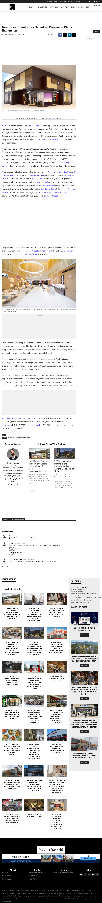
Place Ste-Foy (37, 178)
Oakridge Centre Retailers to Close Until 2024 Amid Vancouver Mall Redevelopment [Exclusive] (84, 658)
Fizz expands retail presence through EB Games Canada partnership (12, 818)
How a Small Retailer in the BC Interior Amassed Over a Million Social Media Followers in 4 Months (84, 690)
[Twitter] (96, 1)
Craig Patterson (8, 35)
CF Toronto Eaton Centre (48, 192)
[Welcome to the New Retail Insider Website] (84, 618)
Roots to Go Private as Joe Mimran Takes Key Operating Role (12, 714)
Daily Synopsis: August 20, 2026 (56, 677)
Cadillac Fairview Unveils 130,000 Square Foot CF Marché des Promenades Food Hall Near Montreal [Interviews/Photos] (84, 723)
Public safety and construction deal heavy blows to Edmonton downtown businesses (34, 751)
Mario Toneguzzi (34, 622)
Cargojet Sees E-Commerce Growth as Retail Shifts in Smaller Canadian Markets (34, 716)
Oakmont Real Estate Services (45, 139)
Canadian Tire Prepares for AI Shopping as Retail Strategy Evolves (12, 784)
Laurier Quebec (51, 196)
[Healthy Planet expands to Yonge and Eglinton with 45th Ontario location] (34, 771)
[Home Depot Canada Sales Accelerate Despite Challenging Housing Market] (57, 633)
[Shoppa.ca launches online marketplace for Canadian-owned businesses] (34, 599)
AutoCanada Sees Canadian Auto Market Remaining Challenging (12, 680)
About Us (5, 872)
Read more (84, 635)
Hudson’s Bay (47, 185)
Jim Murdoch (35, 425)
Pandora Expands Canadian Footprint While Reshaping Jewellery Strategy (56, 821)
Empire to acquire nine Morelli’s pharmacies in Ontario (57, 748)
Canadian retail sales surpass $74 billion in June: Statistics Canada (57, 612)
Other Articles (7, 879)
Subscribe (48, 118)
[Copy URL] (74, 35)
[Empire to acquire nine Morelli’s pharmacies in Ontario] (57, 735)
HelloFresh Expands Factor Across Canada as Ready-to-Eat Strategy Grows (12, 749)
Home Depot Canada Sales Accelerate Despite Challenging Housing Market (57, 647)
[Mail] (14, 484)
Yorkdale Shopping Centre (59, 172)
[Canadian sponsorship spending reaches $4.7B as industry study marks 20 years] (34, 667)
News (3, 435)
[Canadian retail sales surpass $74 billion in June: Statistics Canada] (57, 599)
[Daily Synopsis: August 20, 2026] (57, 667)
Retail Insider (57, 680)
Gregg (11, 543)
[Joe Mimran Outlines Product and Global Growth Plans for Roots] (39, 453)
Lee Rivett (57, 654)
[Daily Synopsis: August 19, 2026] (34, 805)
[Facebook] (92, 1)
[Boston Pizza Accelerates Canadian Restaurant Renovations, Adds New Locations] (57, 701)
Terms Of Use (32, 876)
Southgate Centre (48, 189)
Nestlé (5, 125)
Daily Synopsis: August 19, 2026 (34, 815)
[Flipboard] (94, 1)
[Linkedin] (70, 35)
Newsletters (6, 876)
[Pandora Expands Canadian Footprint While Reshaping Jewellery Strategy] (57, 805)
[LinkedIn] (89, 1)
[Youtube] (93, 874)
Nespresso (34, 125)
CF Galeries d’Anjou (29, 254)
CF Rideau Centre (36, 175)
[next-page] (33, 491)
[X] (65, 35)
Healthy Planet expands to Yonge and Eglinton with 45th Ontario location (34, 785)
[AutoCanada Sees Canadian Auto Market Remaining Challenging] (12, 667)
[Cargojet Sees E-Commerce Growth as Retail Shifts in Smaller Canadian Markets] (34, 701)
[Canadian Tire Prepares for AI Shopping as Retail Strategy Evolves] (12, 771)
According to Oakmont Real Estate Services (20, 418)
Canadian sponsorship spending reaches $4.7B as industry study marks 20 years (34, 682)
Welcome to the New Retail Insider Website (84, 629)
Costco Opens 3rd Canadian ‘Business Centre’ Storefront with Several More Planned (84, 755)
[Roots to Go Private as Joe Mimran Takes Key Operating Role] (12, 701)
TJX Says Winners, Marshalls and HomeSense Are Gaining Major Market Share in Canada (34, 648)
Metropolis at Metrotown (40, 251)
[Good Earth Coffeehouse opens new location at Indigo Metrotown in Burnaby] (12, 633)
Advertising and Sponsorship (63, 872)
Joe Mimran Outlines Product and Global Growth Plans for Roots (38, 465)
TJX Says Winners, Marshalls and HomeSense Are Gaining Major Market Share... (64, 466)
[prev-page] (30, 491)
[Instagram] (99, 1)
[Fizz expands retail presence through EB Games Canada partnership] (12, 805)
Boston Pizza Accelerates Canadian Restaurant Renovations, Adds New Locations (56, 716)
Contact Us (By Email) (35, 872)
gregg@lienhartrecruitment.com (18, 554)
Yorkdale (63, 192)
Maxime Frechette (44, 182)
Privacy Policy (32, 879)
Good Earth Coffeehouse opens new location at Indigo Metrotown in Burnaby (12, 648)
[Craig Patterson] (13, 454)
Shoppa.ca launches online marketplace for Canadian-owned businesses (34, 614)
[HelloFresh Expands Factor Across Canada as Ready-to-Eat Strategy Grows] (12, 735)
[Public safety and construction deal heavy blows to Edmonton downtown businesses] (34, 735)
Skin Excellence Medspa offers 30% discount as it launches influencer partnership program (57, 786)
